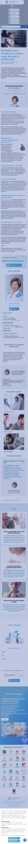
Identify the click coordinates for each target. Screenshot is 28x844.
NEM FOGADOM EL (14, 841)
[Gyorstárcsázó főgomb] (25, 840)
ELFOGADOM (14, 838)
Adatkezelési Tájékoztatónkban (15, 818)
